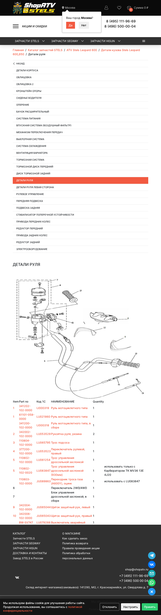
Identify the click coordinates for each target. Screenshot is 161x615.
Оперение (22, 104)
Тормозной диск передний (34, 166)
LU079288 (43, 522)
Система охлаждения (31, 146)
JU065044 (44, 507)
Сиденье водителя (28, 97)
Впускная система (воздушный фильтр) (43, 125)
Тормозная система (30, 159)
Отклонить (109, 607)
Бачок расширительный (32, 111)
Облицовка (23, 77)
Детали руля (24, 180)
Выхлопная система (30, 139)
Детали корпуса (27, 70)
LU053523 (44, 451)
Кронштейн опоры (28, 91)
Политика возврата (75, 543)
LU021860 (43, 416)
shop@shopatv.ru (136, 569)
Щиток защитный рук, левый (70, 507)
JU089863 (44, 481)
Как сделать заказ (74, 538)
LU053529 (44, 434)
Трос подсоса (60, 442)
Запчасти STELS (27, 41)
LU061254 (43, 459)
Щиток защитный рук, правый (71, 515)
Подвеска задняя (28, 207)
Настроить (130, 607)
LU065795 (43, 442)
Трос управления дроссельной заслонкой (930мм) (67, 470)
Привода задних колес (32, 235)
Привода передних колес (33, 221)
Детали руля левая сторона (35, 187)
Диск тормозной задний (33, 173)
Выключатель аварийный (68, 522)
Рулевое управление (30, 194)
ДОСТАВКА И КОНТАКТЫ (30, 553)
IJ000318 (43, 425)
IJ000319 (43, 408)
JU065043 (44, 515)
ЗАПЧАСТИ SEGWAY (65, 41)
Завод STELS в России (28, 558)
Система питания (28, 118)
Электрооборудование (31, 249)
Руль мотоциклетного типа (69, 408)
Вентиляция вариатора (32, 152)
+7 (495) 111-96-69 (133, 576)
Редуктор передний (29, 228)
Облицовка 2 (24, 84)
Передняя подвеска (29, 201)
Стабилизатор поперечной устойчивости (45, 214)
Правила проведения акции (81, 548)
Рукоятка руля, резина (66, 434)
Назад (20, 63)
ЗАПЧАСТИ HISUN (103, 41)
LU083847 (43, 470)
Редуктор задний (28, 242)
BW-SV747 (26, 522)
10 (14, 515)
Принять (150, 607)
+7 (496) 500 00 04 (133, 581)
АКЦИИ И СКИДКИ (34, 26)
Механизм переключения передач (39, 132)
